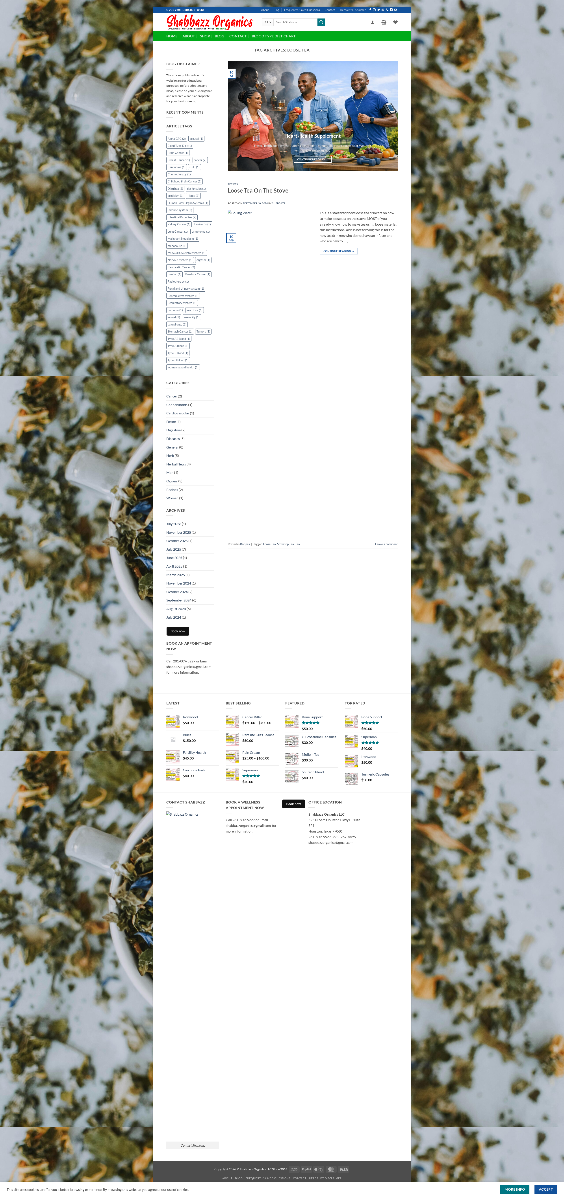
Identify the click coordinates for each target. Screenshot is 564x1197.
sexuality (192, 317)
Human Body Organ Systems (188, 203)
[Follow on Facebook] (370, 9)
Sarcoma (175, 310)
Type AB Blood (179, 338)
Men (169, 472)
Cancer (171, 396)
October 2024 (177, 592)
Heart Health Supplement (312, 136)
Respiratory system (182, 303)
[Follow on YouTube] (395, 9)
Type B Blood (178, 353)
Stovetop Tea (285, 544)
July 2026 (173, 524)
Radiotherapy (178, 281)
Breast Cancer (179, 160)
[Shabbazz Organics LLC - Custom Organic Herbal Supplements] (211, 22)
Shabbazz (278, 203)
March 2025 (175, 575)
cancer (200, 160)
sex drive (194, 310)
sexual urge (177, 324)
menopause (177, 246)
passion (174, 274)
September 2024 (178, 600)
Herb (170, 455)
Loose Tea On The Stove (258, 190)
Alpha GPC (177, 138)
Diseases (173, 438)
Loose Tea (269, 544)
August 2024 (176, 609)
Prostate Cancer (197, 274)
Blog (276, 10)
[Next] (389, 116)
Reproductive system (183, 296)
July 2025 (173, 549)
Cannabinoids (176, 405)
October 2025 (177, 541)
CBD (194, 167)
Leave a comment (386, 544)
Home (171, 36)
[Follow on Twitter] (378, 9)
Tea (297, 544)
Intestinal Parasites (182, 217)
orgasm (203, 260)
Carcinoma (177, 167)
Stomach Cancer (180, 331)
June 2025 (174, 557)
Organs (172, 481)
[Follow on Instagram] (374, 9)
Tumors (203, 331)
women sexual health (183, 367)
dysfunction (196, 188)
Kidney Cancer (179, 224)
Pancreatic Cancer (181, 267)
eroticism (176, 195)
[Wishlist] (395, 22)
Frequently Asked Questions (302, 10)
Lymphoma (201, 231)
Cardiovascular (177, 413)
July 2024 (173, 617)
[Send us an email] (383, 9)
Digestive (173, 430)
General (172, 447)
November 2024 (178, 583)
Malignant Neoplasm (183, 238)
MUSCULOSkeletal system (187, 253)
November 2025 (178, 532)
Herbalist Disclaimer (353, 10)
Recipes (172, 489)
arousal (196, 138)
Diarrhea (175, 188)
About (265, 10)
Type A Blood (178, 346)
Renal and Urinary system (186, 288)
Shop (205, 36)
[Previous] (237, 116)
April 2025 (174, 566)
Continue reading (312, 159)
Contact (330, 10)
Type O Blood (178, 360)
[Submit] (321, 22)
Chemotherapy (179, 174)
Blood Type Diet (180, 145)
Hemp (193, 195)
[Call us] (387, 9)
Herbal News (176, 464)
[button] (372, 22)
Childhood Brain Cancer (184, 181)
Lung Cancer (178, 231)
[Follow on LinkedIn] (391, 9)
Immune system (180, 210)
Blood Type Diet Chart (274, 36)
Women (172, 498)
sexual (174, 317)
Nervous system (180, 260)
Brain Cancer (178, 152)
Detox (171, 421)
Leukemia (202, 224)
